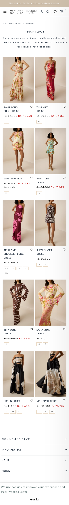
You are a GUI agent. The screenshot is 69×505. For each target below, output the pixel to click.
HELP (5, 460)
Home (4, 23)
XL (6, 122)
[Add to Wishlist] (28, 110)
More (5, 470)
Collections (15, 23)
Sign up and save (15, 439)
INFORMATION (11, 449)
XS (6, 268)
